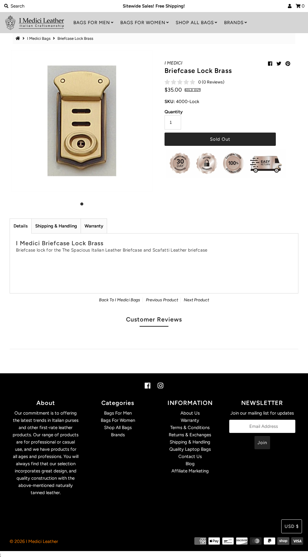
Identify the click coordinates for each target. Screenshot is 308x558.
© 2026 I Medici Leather (34, 541)
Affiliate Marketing (190, 471)
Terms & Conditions (190, 427)
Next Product (196, 300)
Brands (234, 22)
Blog (190, 463)
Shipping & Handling (56, 226)
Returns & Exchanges (190, 434)
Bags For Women (142, 22)
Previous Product (162, 300)
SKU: (170, 101)
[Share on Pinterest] (287, 64)
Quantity (174, 111)
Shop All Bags (195, 22)
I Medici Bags (39, 38)
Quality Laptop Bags (190, 449)
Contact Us (190, 456)
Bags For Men (91, 22)
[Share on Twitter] (278, 64)
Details (21, 226)
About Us (190, 413)
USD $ (292, 526)
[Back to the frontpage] (19, 38)
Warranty (94, 226)
